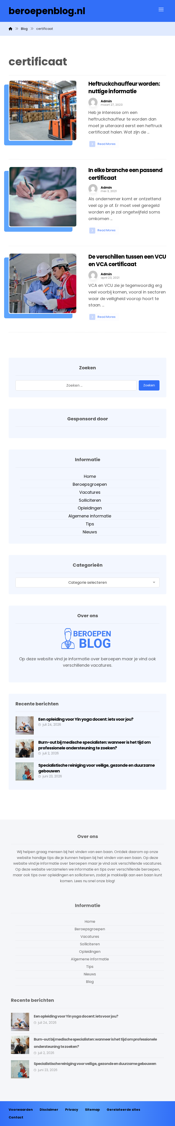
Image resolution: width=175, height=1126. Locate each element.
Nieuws (90, 532)
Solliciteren (90, 500)
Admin (106, 101)
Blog (90, 981)
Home (90, 476)
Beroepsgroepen (90, 484)
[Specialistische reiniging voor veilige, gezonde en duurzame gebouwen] (24, 771)
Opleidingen (90, 508)
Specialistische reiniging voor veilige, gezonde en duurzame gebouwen (95, 1063)
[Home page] (10, 28)
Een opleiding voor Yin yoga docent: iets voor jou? (85, 719)
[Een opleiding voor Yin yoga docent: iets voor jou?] (24, 725)
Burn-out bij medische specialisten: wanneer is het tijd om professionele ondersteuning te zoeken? (94, 745)
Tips (90, 524)
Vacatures (89, 492)
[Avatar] (93, 102)
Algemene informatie (89, 516)
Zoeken (149, 385)
